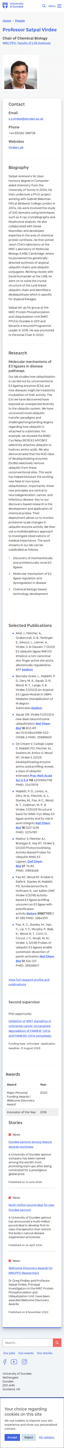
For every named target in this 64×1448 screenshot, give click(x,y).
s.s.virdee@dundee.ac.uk (26, 119)
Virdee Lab (16, 147)
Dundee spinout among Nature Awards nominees (30, 1144)
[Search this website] (45, 5)
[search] (57, 1342)
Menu (52, 6)
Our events (26, 1353)
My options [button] (46, 1437)
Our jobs (9, 1353)
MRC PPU (9, 43)
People (20, 21)
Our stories (44, 1353)
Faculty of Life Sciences (34, 43)
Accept (12, 1437)
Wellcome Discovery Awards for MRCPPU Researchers (31, 1270)
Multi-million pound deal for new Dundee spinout (31, 1207)
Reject (28, 1437)
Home (7, 21)
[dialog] (32, 1422)
